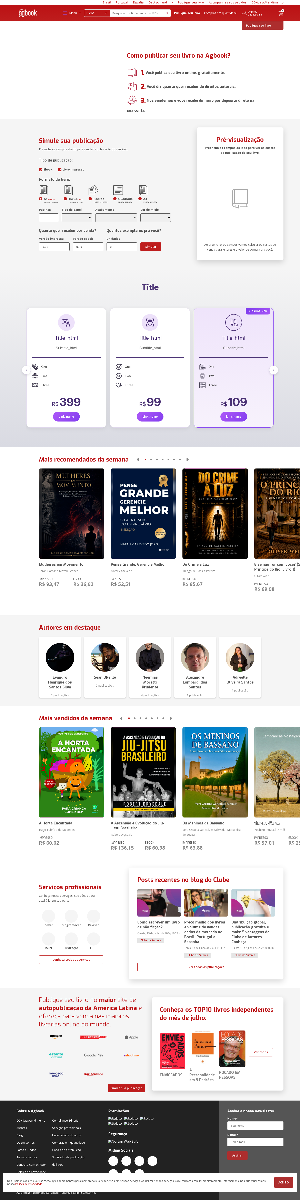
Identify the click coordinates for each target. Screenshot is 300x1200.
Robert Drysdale (121, 834)
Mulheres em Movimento (61, 564)
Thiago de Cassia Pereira (198, 571)
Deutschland (158, 2)
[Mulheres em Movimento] (71, 513)
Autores (22, 1128)
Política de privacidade (31, 1172)
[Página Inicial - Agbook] (28, 14)
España (138, 2)
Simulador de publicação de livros (68, 1161)
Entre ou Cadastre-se (255, 13)
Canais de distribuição (66, 1150)
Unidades (113, 239)
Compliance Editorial (65, 1120)
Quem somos (26, 1142)
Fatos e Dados (26, 1150)
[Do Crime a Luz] (215, 513)
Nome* (232, 1118)
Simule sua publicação (126, 1088)
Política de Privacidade (28, 1184)
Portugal (122, 2)
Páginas (45, 210)
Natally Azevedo (121, 571)
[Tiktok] (152, 1161)
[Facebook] (126, 1161)
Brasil (107, 2)
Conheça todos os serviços (71, 959)
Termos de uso (27, 1157)
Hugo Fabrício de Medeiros (57, 830)
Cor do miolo (149, 210)
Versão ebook (83, 239)
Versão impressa (51, 239)
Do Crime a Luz (195, 564)
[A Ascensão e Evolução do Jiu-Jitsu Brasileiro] (143, 772)
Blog (20, 1135)
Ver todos (261, 1052)
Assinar (237, 1155)
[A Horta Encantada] (71, 772)
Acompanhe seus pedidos (228, 2)
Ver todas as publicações (206, 967)
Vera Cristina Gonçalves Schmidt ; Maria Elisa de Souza (211, 832)
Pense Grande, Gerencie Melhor (138, 564)
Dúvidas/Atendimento (267, 2)
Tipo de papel (72, 210)
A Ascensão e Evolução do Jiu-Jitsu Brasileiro (137, 826)
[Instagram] (139, 1161)
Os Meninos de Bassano (203, 823)
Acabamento (104, 210)
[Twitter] (113, 1161)
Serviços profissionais (66, 1128)
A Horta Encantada (55, 823)
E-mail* (232, 1134)
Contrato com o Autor (31, 1165)
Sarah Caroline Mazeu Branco (58, 571)
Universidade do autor (66, 1135)
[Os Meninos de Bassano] (215, 772)
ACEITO (283, 1182)
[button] (26, 370)
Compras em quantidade (220, 13)
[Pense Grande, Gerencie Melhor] (143, 513)
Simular (150, 247)
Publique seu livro (191, 2)
